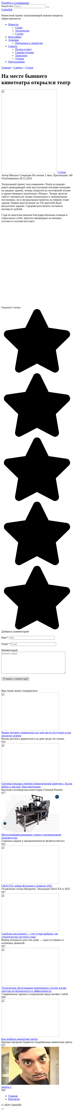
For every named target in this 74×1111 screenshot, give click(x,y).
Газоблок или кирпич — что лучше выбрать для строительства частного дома (29, 935)
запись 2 (6, 1086)
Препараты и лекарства (29, 43)
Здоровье (13, 39)
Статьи (19, 33)
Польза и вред (23, 49)
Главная (13, 1095)
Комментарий (9, 650)
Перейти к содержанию (15, 2)
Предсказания (16, 61)
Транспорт (21, 55)
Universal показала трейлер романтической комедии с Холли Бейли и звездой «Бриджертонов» (36, 785)
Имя (4, 637)
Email (5, 643)
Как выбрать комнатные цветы (19, 1038)
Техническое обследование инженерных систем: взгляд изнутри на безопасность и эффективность (33, 989)
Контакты (14, 1099)
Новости (13, 24)
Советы (12, 46)
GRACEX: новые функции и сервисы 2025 (26, 885)
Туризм (19, 58)
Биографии (14, 36)
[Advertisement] (37, 266)
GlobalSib (6, 9)
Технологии (22, 30)
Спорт (19, 27)
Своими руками (24, 52)
